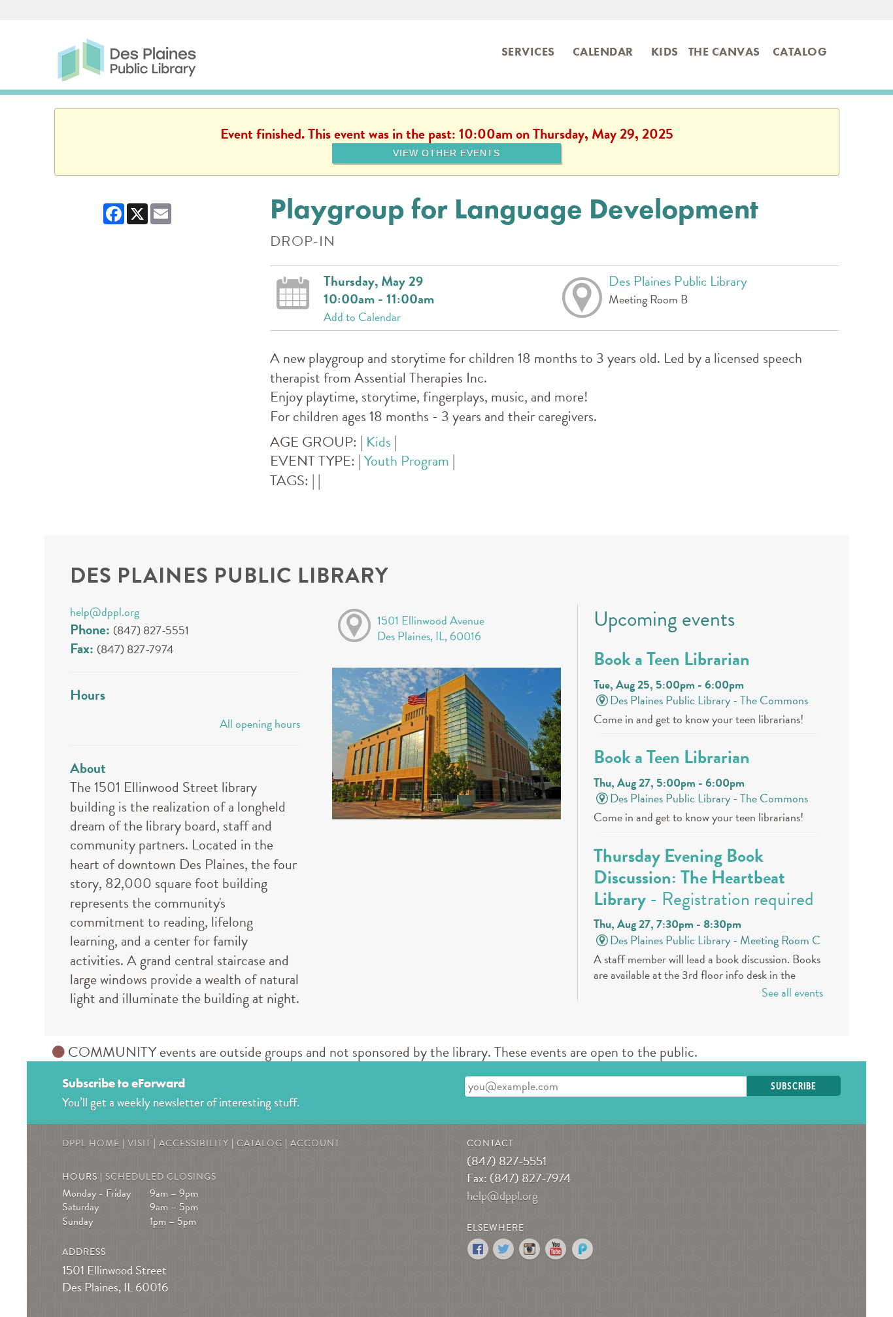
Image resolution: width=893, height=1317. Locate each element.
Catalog (800, 51)
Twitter (504, 1249)
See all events (792, 992)
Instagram (530, 1249)
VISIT (139, 1143)
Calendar (603, 51)
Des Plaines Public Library (84, 56)
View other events (446, 153)
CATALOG (259, 1143)
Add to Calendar (362, 317)
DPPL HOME (91, 1143)
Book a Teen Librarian (672, 658)
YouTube (556, 1249)
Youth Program (406, 460)
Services (528, 51)
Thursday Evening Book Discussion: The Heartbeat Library (704, 877)
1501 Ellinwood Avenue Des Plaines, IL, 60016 (430, 628)
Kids (665, 51)
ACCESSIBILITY (194, 1143)
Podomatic (582, 1249)
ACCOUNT (315, 1143)
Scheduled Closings (160, 1177)
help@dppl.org (104, 612)
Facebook (478, 1249)
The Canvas (724, 51)
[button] (794, 1086)
